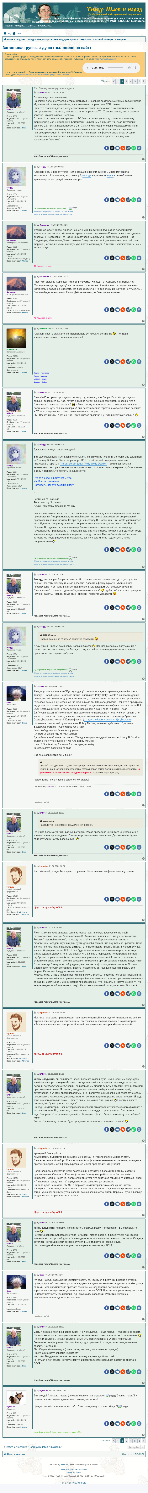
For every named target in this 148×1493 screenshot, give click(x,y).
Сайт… (32, 25)
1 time (23, 128)
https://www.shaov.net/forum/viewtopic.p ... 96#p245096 (43, 74)
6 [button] (139, 81)
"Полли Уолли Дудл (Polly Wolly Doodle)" (83, 463)
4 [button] (130, 81)
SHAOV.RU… (45, 25)
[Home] (114, 10)
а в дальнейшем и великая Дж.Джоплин (107, 719)
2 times (23, 210)
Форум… (20, 25)
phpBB (64, 1465)
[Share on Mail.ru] (139, 148)
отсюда (86, 175)
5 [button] (135, 81)
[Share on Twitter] (112, 148)
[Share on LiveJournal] (122, 148)
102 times (24, 914)
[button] (114, 81)
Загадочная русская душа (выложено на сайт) (47, 48)
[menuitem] (7, 33)
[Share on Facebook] (106, 148)
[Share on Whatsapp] (133, 148)
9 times (23, 723)
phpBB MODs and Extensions (74, 1470)
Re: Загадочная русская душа (54, 88)
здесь (110, 175)
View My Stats (79, 1483)
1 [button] (118, 81)
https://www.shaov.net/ (105, 59)
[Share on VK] (117, 148)
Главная (8, 25)
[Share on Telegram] (128, 148)
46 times (23, 912)
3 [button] (126, 81)
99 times (24, 261)
